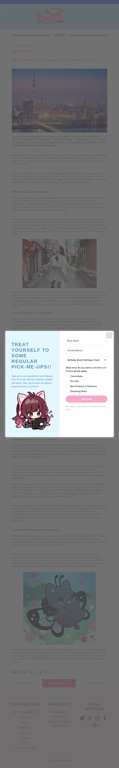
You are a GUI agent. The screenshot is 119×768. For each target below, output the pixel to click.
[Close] (109, 335)
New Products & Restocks (83, 386)
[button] (32, 411)
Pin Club (74, 381)
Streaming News (78, 391)
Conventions (76, 376)
